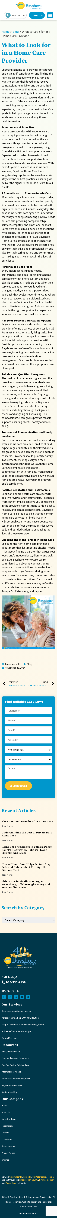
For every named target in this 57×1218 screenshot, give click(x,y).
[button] (50, 15)
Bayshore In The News (12, 1085)
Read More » (7, 826)
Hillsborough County (28, 1179)
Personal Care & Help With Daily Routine (20, 1017)
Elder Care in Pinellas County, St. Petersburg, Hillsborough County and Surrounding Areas (26, 884)
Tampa (51, 1176)
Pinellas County (46, 1179)
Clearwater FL (15, 1176)
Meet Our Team (9, 1118)
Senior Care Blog (9, 1092)
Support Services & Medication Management (23, 1024)
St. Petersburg (39, 1176)
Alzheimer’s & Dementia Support (17, 1031)
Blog (16, 31)
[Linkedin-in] (16, 997)
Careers (5, 1132)
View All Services (10, 1038)
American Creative (28, 1206)
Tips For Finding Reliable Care (15, 1065)
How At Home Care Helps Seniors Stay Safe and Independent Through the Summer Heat (26, 867)
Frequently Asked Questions (15, 1058)
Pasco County (12, 1183)
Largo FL (27, 1176)
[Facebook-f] (4, 997)
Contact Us (7, 1139)
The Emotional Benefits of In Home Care (27, 821)
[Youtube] (22, 997)
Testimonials (7, 1125)
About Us (6, 1112)
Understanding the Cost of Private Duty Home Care (27, 834)
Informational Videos (11, 1071)
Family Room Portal (11, 1051)
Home (6, 31)
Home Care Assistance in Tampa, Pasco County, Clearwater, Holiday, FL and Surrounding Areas (27, 849)
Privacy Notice (8, 1152)
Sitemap (6, 1159)
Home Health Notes (28, 1213)
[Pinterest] (28, 997)
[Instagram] (10, 997)
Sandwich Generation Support (16, 1078)
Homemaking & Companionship (16, 1011)
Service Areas (8, 1146)
